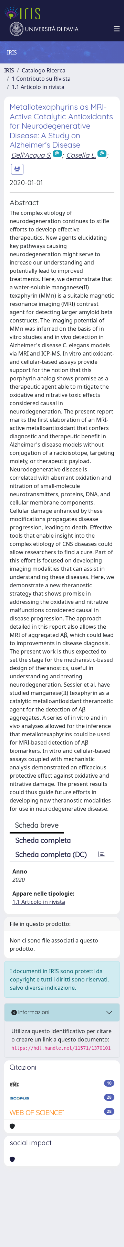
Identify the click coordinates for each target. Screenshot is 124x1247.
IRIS (9, 70)
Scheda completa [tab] (43, 840)
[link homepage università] (44, 29)
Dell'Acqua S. (31, 155)
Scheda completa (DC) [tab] (51, 854)
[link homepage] (25, 12)
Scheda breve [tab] (37, 825)
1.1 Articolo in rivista (38, 87)
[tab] (102, 854)
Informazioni (33, 1012)
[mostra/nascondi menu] (117, 29)
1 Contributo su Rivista (41, 78)
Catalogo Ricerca (43, 70)
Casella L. (81, 155)
